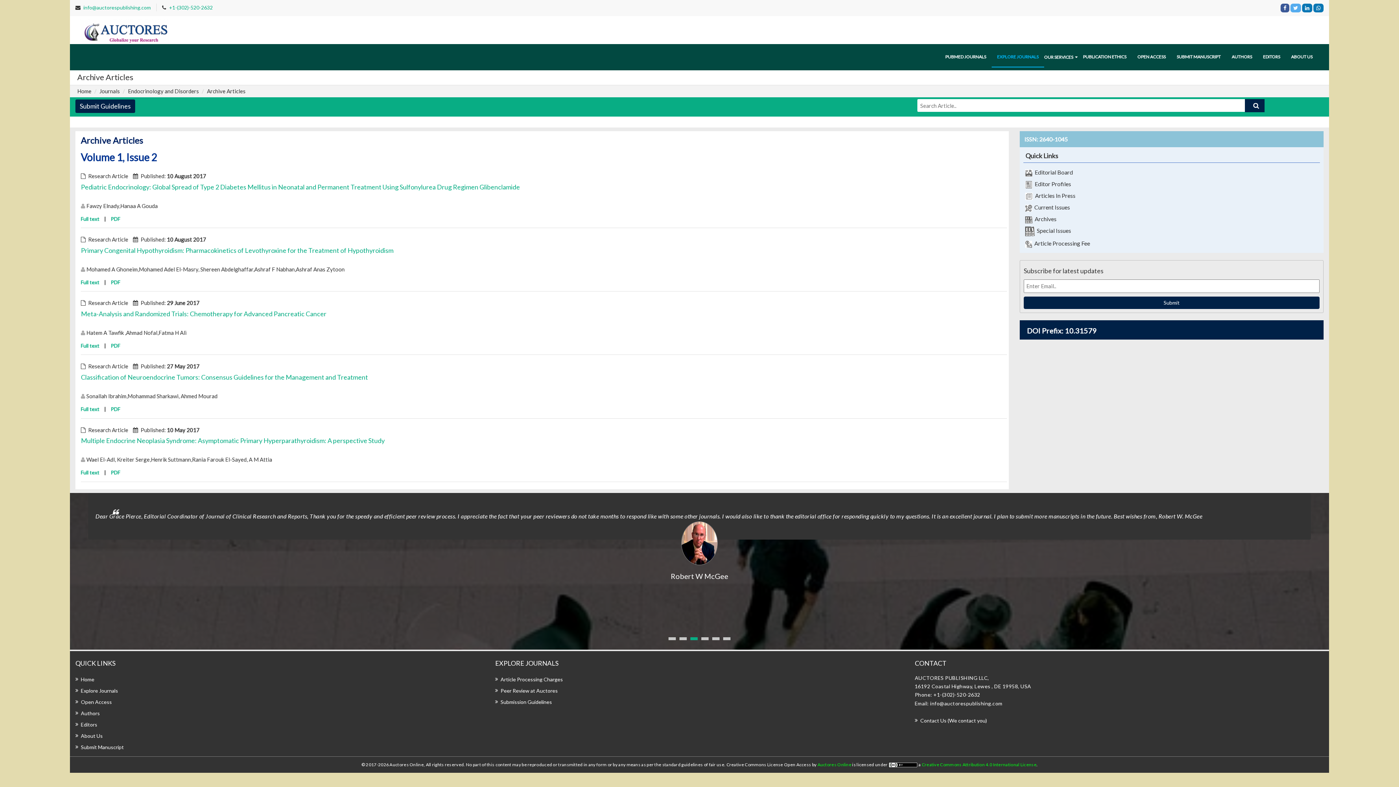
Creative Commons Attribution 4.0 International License (979, 764)
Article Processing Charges (532, 679)
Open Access (1151, 56)
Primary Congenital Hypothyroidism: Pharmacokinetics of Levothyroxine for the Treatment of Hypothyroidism (237, 250)
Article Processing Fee (1061, 243)
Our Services (1058, 57)
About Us (92, 736)
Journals (109, 91)
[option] (699, 537)
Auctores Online (835, 764)
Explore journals (1018, 56)
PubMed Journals (965, 56)
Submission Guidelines (526, 702)
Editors (1271, 56)
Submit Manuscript (1199, 56)
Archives (1044, 218)
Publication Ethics (1104, 56)
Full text (90, 219)
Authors (1242, 56)
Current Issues (1051, 207)
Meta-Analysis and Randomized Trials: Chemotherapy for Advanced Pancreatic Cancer (203, 314)
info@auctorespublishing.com (117, 7)
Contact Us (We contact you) (953, 720)
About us (1302, 56)
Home (84, 91)
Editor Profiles (1051, 183)
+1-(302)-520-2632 (191, 7)
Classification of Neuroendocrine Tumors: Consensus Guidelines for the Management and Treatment (224, 377)
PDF (115, 219)
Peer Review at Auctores (529, 691)
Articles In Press (1054, 195)
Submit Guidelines (105, 106)
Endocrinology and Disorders (163, 91)
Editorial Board (1052, 172)
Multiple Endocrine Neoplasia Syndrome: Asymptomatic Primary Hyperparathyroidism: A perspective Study (233, 440)
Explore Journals (99, 691)
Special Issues (1053, 230)
